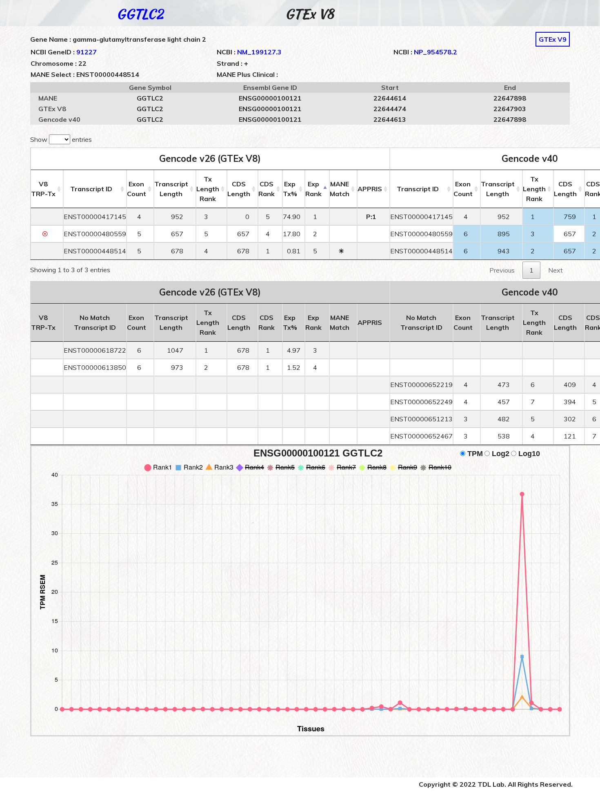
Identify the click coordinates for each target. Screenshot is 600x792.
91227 (86, 52)
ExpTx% (290, 189)
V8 (43, 189)
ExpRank (313, 189)
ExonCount (136, 189)
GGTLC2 (139, 13)
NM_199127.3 (259, 52)
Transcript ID (91, 189)
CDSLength (238, 189)
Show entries (61, 139)
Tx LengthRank (207, 189)
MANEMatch (339, 189)
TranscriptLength (171, 189)
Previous (502, 270)
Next (555, 270)
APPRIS (370, 189)
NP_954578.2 (435, 52)
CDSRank (266, 189)
